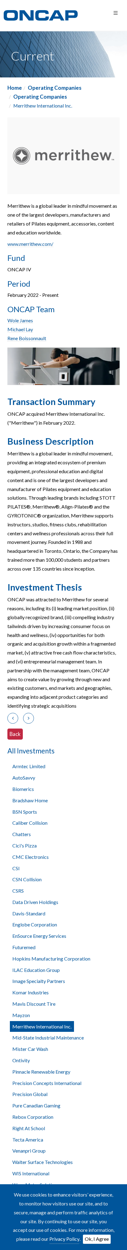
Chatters (21, 834)
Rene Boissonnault (26, 338)
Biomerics (23, 789)
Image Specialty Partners (38, 981)
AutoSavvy (23, 777)
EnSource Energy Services (39, 936)
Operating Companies (54, 88)
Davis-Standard (28, 913)
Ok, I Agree (97, 1239)
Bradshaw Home (30, 800)
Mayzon (21, 1015)
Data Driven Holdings (35, 902)
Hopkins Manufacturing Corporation (51, 958)
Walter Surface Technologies (42, 1162)
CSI (16, 868)
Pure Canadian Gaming (36, 1105)
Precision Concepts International (46, 1083)
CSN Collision (27, 879)
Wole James (20, 320)
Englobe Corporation (34, 924)
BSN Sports (24, 812)
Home (14, 88)
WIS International (30, 1173)
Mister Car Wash (30, 1049)
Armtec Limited (28, 766)
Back (15, 734)
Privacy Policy (64, 1239)
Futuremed (23, 947)
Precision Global (29, 1094)
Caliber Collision (29, 823)
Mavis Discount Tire (33, 1004)
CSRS (18, 891)
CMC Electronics (30, 857)
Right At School (28, 1128)
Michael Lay (20, 329)
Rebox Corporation (32, 1117)
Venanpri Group (29, 1151)
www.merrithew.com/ (30, 244)
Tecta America (27, 1139)
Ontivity (21, 1060)
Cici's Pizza (24, 845)
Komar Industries (30, 992)
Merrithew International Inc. (42, 1026)
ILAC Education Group (36, 970)
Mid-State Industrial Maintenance (48, 1037)
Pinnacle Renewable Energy (41, 1072)
